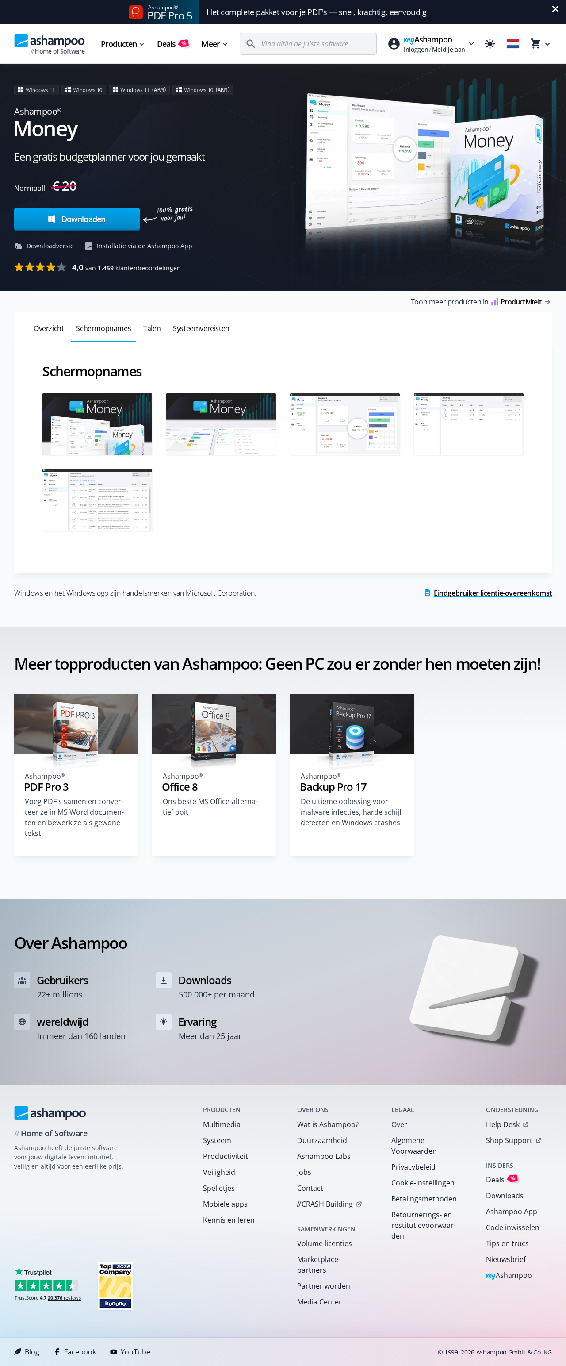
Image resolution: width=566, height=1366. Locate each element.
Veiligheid (219, 1172)
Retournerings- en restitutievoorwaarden (423, 1225)
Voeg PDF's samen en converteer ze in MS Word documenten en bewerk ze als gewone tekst (74, 817)
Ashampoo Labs (324, 1156)
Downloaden (82, 219)
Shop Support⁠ (509, 1140)
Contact (310, 1188)
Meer (210, 43)
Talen (152, 328)
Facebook (80, 1352)
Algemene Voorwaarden (414, 1145)
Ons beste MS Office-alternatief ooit (210, 807)
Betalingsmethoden (424, 1199)
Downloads (505, 1196)
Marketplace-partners (318, 1264)
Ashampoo (509, 1275)
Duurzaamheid (322, 1140)
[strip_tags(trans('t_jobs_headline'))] (115, 1285)
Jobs (304, 1172)
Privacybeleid (413, 1167)
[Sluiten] (555, 9)
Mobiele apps (225, 1204)
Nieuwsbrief (506, 1259)
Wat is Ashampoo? (328, 1124)
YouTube (135, 1352)
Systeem (217, 1140)
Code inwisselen (512, 1227)
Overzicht (49, 328)
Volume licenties (324, 1243)
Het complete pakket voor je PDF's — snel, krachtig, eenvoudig (317, 12)
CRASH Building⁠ (325, 1204)
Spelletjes (219, 1188)
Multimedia (222, 1124)
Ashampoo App (511, 1211)
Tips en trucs (507, 1243)
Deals (172, 43)
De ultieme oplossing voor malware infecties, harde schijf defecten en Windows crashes (351, 812)
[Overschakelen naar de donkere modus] (490, 43)
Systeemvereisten (201, 328)
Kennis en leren (229, 1220)
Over (399, 1124)
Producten (119, 43)
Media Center (319, 1302)
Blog (32, 1352)
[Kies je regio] (513, 43)
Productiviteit (225, 1156)
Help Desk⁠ (503, 1124)
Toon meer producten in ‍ (476, 302)
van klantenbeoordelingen (126, 267)
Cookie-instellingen (423, 1183)
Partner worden (323, 1286)
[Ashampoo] (50, 1113)
